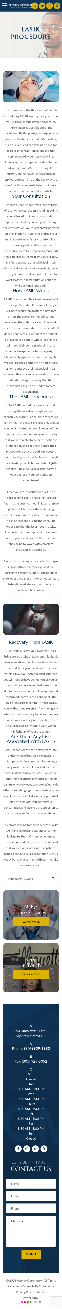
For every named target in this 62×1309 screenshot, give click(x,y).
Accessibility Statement (37, 1286)
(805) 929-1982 (37, 1048)
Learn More (31, 921)
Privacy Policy (25, 1292)
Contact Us (31, 974)
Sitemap (41, 1292)
